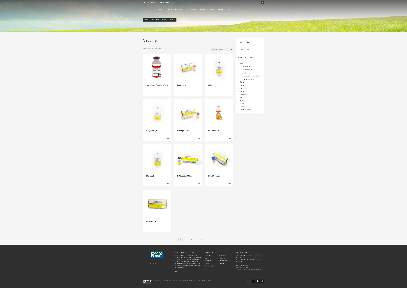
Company (208, 255)
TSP (206, 258)
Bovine (242, 82)
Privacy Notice (209, 266)
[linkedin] (258, 281)
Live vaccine (248, 79)
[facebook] (144, 2)
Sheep (242, 103)
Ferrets (242, 97)
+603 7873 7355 (164, 2)
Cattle (242, 88)
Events (207, 263)
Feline (242, 94)
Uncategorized (245, 110)
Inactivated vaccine (250, 76)
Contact (221, 263)
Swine (242, 107)
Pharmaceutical (247, 70)
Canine (242, 85)
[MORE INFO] (168, 93)
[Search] (259, 49)
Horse (242, 100)
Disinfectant (246, 67)
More (176, 271)
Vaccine (244, 73)
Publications (223, 260)
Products (222, 258)
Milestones (222, 255)
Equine (242, 91)
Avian (241, 63)
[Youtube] (262, 281)
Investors (208, 260)
